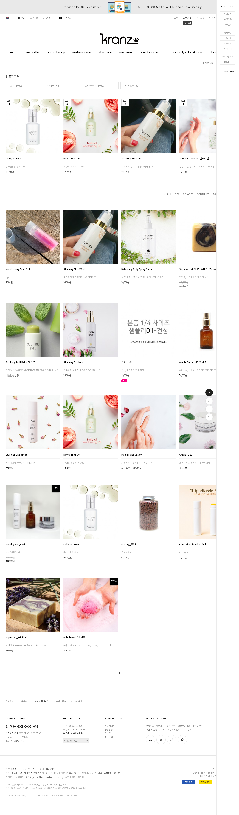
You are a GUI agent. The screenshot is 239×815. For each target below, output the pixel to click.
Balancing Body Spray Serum (137, 269)
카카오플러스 (227, 56)
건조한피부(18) (15, 85)
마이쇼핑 (228, 13)
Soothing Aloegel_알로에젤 (194, 158)
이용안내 (228, 48)
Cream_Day (185, 454)
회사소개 (9, 701)
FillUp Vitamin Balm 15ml (192, 544)
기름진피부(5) (53, 85)
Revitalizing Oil (71, 158)
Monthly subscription (187, 52)
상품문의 (228, 37)
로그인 (175, 17)
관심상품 (228, 19)
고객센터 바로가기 (82, 701)
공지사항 (228, 32)
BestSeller (32, 52)
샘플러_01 (126, 362)
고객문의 (34, 17)
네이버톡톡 (227, 61)
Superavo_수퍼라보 (16, 637)
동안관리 (65, 17)
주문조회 (228, 24)
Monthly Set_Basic (16, 544)
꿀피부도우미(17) (131, 85)
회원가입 (187, 17)
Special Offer (149, 52)
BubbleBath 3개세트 (74, 637)
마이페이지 (110, 725)
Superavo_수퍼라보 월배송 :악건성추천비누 (201, 269)
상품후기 (228, 43)
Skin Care (105, 52)
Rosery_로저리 (129, 544)
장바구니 (109, 733)
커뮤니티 (47, 17)
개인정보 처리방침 (40, 701)
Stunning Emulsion (73, 362)
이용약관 (23, 701)
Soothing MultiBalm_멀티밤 (20, 362)
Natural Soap (56, 52)
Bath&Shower (81, 52)
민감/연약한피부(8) (94, 85)
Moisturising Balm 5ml (18, 269)
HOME (206, 63)
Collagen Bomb (14, 158)
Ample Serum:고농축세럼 (192, 362)
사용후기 (21, 17)
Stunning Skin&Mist (132, 158)
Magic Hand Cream (131, 454)
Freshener (126, 52)
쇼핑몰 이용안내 (61, 701)
